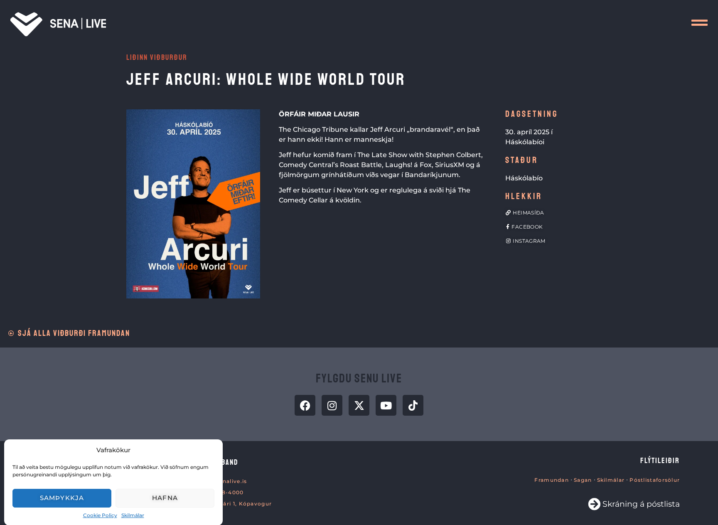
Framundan (551, 480)
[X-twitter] (359, 405)
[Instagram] (332, 405)
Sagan (583, 480)
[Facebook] (305, 405)
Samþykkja (62, 498)
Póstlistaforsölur (654, 480)
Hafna (165, 498)
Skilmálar (132, 515)
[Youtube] (386, 405)
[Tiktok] (413, 405)
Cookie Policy (100, 515)
